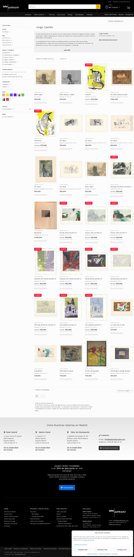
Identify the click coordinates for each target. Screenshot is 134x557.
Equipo (58, 514)
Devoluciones (8, 514)
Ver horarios (8, 450)
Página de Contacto (115, 524)
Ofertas (89, 15)
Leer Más (67, 50)
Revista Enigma (62, 521)
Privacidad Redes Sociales (66, 548)
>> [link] (44, 396)
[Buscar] (98, 6)
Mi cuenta (33, 511)
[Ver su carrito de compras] (128, 7)
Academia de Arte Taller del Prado (67, 526)
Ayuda (109, 1)
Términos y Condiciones (20, 548)
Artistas (28, 15)
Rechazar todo (102, 550)
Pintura (52, 15)
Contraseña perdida (38, 516)
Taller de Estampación (65, 523)
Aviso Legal (114, 553)
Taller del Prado (110, 14)
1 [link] (36, 396)
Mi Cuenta (113, 7)
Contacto (7, 526)
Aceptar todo (82, 550)
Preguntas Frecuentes (10, 523)
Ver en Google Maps (11, 447)
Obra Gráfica (39, 15)
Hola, (110, 4)
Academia (129, 14)
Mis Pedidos (35, 514)
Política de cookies (92, 553)
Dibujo (70, 15)
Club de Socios (35, 518)
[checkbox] (16, 32)
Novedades (79, 15)
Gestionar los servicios (80, 544)
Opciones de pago (9, 521)
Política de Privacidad (104, 553)
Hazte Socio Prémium (37, 521)
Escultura (61, 15)
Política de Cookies (88, 540)
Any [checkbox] (3, 35)
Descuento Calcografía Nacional (40, 523)
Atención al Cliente (10, 511)
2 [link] (40, 396)
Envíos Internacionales (11, 516)
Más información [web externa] (108, 39)
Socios (121, 14)
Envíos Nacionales (9, 518)
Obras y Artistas (61, 516)
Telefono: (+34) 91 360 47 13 (121, 1)
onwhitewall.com (20, 554)
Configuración (122, 550)
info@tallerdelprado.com (114, 439)
